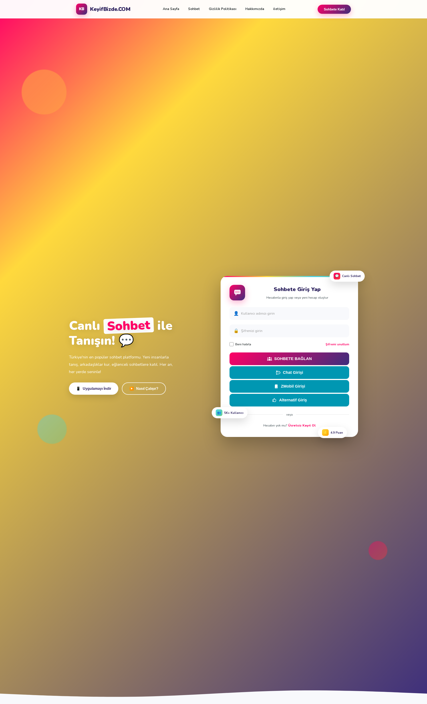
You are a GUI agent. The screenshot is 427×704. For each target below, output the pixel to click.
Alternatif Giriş (293, 400)
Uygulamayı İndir (93, 389)
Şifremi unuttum (337, 344)
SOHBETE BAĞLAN (293, 358)
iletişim (279, 9)
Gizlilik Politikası (222, 9)
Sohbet (194, 9)
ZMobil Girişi (293, 386)
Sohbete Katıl (334, 9)
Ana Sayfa (171, 9)
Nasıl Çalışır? (143, 389)
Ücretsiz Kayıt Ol (302, 425)
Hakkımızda (254, 9)
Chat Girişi (293, 372)
